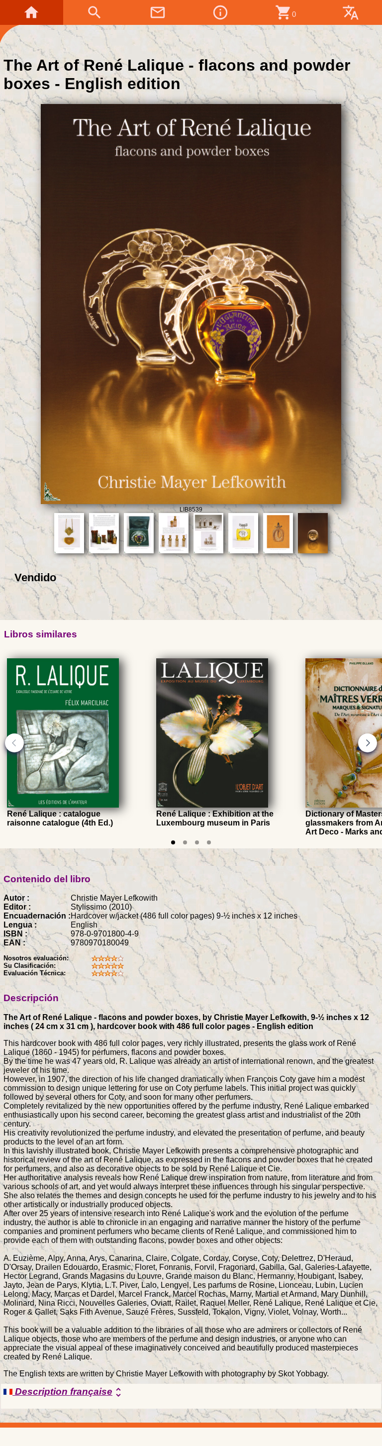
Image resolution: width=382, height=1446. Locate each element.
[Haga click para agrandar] (191, 501)
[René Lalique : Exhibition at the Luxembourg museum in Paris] (212, 805)
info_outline (220, 12)
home (31, 12)
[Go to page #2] (185, 842)
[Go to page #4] (209, 842)
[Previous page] (14, 742)
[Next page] (367, 742)
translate (350, 12)
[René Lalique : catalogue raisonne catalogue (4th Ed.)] (63, 805)
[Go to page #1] (173, 842)
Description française (68, 1392)
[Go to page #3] (197, 842)
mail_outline (157, 12)
